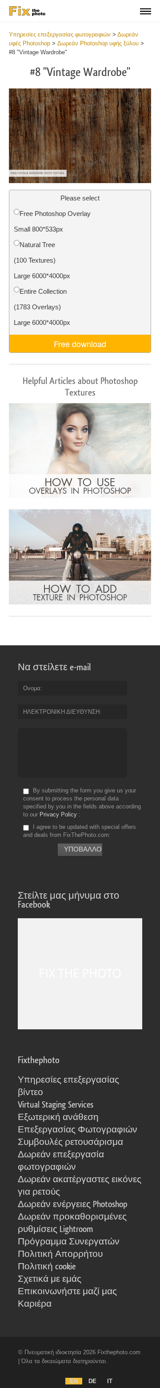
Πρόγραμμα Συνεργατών (69, 1241)
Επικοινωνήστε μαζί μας (67, 1291)
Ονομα (31, 688)
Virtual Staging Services (55, 1104)
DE (92, 1381)
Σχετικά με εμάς (49, 1279)
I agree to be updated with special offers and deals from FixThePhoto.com (79, 831)
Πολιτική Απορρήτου (60, 1254)
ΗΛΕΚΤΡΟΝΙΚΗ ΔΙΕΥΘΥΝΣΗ (61, 711)
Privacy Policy (58, 814)
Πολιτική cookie (47, 1266)
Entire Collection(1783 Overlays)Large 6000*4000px (42, 307)
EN (74, 1381)
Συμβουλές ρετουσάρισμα (70, 1142)
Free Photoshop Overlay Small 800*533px (52, 221)
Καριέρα (35, 1304)
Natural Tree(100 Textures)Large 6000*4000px (42, 260)
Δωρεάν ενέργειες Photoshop (73, 1204)
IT (109, 1381)
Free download (80, 343)
